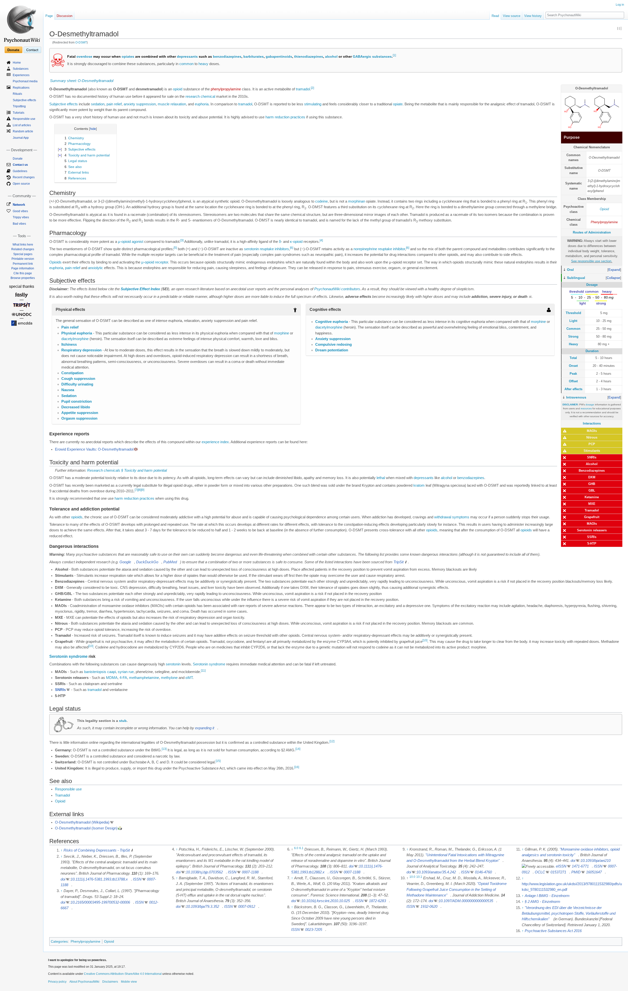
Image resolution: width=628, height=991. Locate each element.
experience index (215, 442)
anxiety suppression (140, 104)
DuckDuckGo (147, 562)
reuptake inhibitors (274, 249)
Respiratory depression (81, 350)
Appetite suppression (79, 413)
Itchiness (69, 344)
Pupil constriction (76, 401)
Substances (20, 68)
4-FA (123, 678)
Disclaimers (110, 981)
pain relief (114, 104)
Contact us (20, 164)
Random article (23, 131)
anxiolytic (95, 268)
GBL (592, 490)
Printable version (23, 259)
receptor (161, 262)
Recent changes (24, 177)
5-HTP (591, 543)
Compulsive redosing (333, 344)
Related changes (22, 249)
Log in (620, 4)
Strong (573, 336)
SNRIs (591, 457)
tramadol (303, 89)
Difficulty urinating (77, 384)
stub (123, 721)
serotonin (251, 249)
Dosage (592, 285)
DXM (591, 477)
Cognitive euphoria (331, 322)
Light (573, 321)
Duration (592, 351)
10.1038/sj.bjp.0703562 (204, 872)
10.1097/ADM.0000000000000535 (466, 901)
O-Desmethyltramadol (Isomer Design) (86, 828)
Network (19, 204)
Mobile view (129, 981)
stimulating (312, 104)
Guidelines (20, 171)
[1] (394, 55)
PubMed (170, 562)
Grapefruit (591, 517)
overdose (84, 56)
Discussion (64, 16)
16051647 (594, 872)
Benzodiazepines (592, 470)
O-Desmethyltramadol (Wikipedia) (82, 822)
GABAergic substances (372, 56)
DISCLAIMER (570, 404)
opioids (76, 517)
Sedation (69, 396)
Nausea (67, 390)
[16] (296, 767)
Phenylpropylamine (604, 222)
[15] (218, 761)
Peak (573, 373)
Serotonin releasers (592, 530)
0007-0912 (246, 906)
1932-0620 (428, 906)
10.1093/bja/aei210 (596, 861)
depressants (187, 56)
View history (533, 16)
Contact (32, 50)
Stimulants (592, 451)
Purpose (572, 137)
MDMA (112, 678)
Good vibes (20, 211)
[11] (203, 670)
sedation (98, 104)
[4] (321, 240)
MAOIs (592, 431)
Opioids (55, 262)
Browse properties (23, 278)
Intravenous (576, 397)
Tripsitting (19, 106)
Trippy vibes (21, 217)
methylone (169, 678)
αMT (189, 678)
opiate (398, 104)
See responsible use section (591, 261)
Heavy (573, 344)
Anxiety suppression (333, 339)
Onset (573, 366)
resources (586, 408)
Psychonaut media (25, 81)
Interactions (592, 423)
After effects (573, 389)
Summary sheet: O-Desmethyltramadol (81, 81)
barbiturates (253, 56)
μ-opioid (124, 242)
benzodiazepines (227, 56)
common (186, 64)
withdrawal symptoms (451, 517)
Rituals (17, 94)
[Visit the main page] (21, 22)
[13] (164, 749)
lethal (381, 478)
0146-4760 (483, 872)
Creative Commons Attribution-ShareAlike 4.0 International (123, 974)
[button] (614, 269)
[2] (312, 88)
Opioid (604, 209)
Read (495, 16)
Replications (21, 87)
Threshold (573, 313)
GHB (591, 484)
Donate (13, 50)
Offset (573, 381)
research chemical (200, 96)
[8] (139, 490)
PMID (576, 872)
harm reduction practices (285, 117)
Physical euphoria (76, 333)
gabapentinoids (279, 56)
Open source (21, 183)
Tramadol (592, 510)
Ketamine (592, 497)
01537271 (558, 872)
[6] (291, 247)
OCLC (540, 872)
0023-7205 (313, 930)
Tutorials (18, 112)
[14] (297, 749)
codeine (321, 201)
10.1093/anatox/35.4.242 (436, 872)
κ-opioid (296, 242)
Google (125, 562)
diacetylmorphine (75, 339)
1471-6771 (580, 866)
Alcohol (592, 464)
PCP (592, 444)
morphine (281, 333)
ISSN (137, 879)
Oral (570, 270)
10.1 (419, 877)
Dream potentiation (331, 350)
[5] (175, 247)
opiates (128, 56)
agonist (137, 242)
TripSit (398, 562)
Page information (22, 268)
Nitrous (591, 437)
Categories (59, 941)
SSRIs (591, 537)
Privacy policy (57, 981)
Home (17, 62)
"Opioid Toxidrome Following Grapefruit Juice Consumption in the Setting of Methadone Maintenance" (456, 889)
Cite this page (22, 273)
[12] (331, 741)
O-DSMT (81, 42)
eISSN (561, 866)
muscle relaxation (172, 104)
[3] (181, 240)
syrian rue (126, 672)
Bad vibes (19, 223)
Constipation (72, 373)
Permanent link (23, 263)
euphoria (202, 104)
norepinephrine (365, 249)
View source (511, 16)
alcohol (331, 56)
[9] (142, 490)
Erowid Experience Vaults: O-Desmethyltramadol (94, 449)
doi (63, 879)
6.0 (296, 848)
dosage (590, 404)
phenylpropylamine (226, 89)
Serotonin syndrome (68, 656)
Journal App (21, 137)
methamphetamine (144, 678)
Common (573, 328)
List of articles (22, 125)
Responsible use (68, 789)
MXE (591, 504)
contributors (350, 289)
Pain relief (69, 327)
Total (573, 358)
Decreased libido (75, 407)
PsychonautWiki (327, 289)
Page (49, 16)
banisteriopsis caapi (100, 672)
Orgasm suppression (79, 418)
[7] (136, 490)
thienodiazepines (308, 56)
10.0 (412, 877)
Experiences (21, 75)
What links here (23, 244)
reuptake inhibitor (391, 249)
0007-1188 (250, 872)
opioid (177, 89)
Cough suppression (78, 379)
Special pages (22, 254)
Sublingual (576, 278)
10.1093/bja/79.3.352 (202, 906)
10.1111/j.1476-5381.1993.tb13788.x (99, 879)
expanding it (204, 728)
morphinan (356, 201)
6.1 (301, 848)
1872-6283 (377, 901)
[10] (424, 640)
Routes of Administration (592, 232)
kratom (419, 485)
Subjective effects (63, 104)
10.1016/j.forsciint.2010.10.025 (325, 901)
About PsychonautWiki (84, 981)
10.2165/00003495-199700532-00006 (100, 902)
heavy (203, 64)
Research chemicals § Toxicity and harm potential (127, 470)
